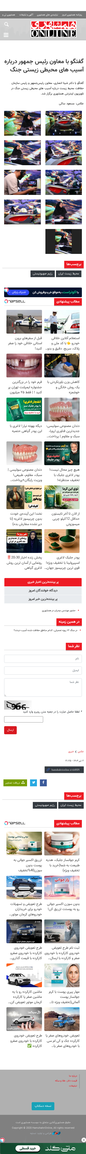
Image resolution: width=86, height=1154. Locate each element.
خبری (71, 752)
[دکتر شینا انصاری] (63, 123)
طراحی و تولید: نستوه (41, 1133)
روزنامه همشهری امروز (72, 15)
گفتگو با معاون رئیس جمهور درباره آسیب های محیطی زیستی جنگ (44, 66)
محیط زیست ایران (68, 273)
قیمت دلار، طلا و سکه (66, 1081)
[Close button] (83, 1140)
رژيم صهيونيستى (43, 273)
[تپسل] (2, 1140)
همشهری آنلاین (54, 29)
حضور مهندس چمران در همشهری (58, 611)
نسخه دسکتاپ (43, 1106)
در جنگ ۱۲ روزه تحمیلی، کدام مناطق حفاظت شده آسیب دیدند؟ (45, 630)
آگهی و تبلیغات (26, 15)
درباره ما (73, 1076)
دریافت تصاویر (13, 783)
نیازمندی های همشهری (47, 15)
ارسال (10, 730)
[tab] (43, 582)
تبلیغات (73, 1086)
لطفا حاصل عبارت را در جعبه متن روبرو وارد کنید (52, 712)
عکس (81, 752)
